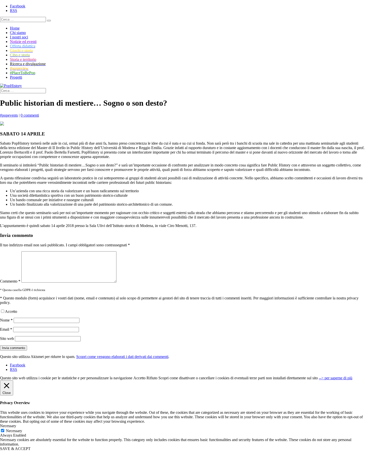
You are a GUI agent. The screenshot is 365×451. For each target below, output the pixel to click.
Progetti (16, 77)
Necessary (14, 431)
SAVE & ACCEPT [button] (15, 449)
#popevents (9, 115)
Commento (10, 281)
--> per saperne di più (335, 378)
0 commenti (30, 115)
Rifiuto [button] (151, 378)
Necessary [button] (8, 426)
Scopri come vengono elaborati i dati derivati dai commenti (122, 356)
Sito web (7, 338)
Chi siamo (18, 33)
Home (15, 28)
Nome (6, 320)
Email (6, 329)
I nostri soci (19, 37)
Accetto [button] (139, 378)
